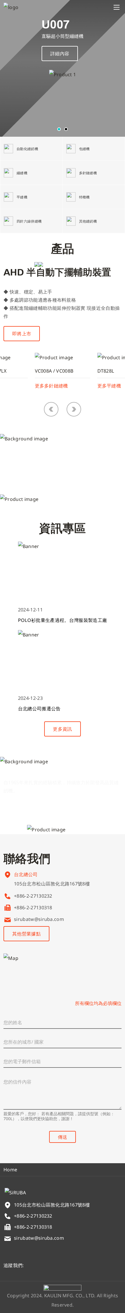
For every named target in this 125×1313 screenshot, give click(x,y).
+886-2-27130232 (33, 896)
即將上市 (21, 333)
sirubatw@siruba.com (39, 919)
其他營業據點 (26, 934)
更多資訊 (62, 729)
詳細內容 (59, 53)
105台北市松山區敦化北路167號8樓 (52, 883)
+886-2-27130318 (33, 907)
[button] (59, 129)
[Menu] (117, 7)
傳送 (62, 1137)
